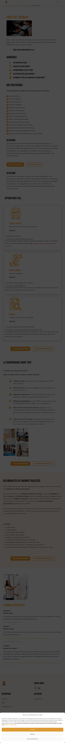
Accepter (32, 729)
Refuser (32, 734)
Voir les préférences (32, 739)
